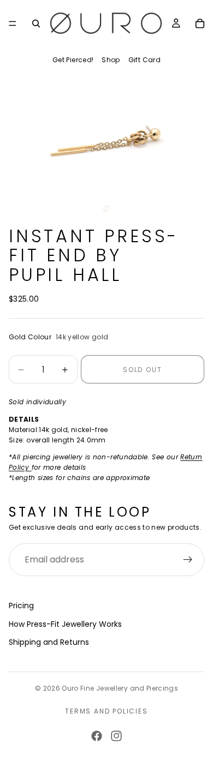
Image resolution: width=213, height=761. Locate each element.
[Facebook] (96, 735)
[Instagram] (116, 735)
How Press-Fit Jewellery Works (65, 624)
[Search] (36, 23)
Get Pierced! (72, 59)
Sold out (142, 369)
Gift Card (144, 59)
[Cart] (200, 23)
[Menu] (12, 23)
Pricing (21, 605)
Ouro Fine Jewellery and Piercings (120, 688)
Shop (111, 59)
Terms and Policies (106, 711)
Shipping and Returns (49, 642)
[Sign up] (187, 559)
